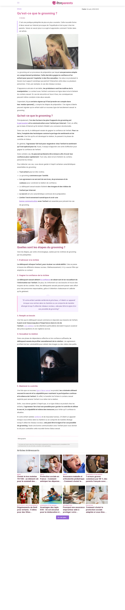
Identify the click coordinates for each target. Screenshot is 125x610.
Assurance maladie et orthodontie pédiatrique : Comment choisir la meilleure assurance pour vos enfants (73, 478)
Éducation (89, 505)
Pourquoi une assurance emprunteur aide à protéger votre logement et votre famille (74, 509)
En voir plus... (62, 517)
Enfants (19, 9)
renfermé (37, 417)
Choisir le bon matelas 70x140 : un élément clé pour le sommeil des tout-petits (27, 478)
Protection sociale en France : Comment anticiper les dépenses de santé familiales (50, 478)
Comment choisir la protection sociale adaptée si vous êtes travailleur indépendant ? (96, 509)
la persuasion (22, 123)
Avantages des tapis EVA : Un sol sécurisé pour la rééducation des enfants (50, 509)
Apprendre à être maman (94, 474)
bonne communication (28, 201)
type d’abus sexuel (43, 390)
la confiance (45, 280)
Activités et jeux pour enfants (27, 505)
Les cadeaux (29, 326)
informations (67, 505)
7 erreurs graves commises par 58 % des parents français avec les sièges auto (96, 478)
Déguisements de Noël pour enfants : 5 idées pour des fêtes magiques (27, 509)
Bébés (19, 474)
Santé (42, 474)
